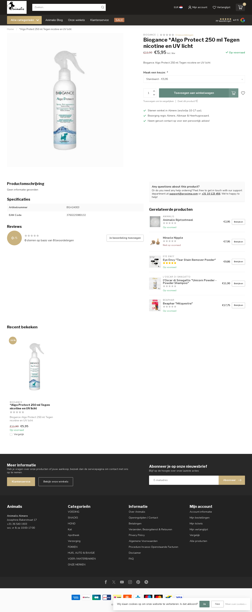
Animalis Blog (54, 20)
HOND (71, 523)
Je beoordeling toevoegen (125, 238)
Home (10, 29)
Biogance (149, 35)
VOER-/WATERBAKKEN (82, 558)
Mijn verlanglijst (199, 529)
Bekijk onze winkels (55, 481)
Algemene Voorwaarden (143, 541)
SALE (119, 20)
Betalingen (135, 523)
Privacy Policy (137, 535)
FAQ (131, 558)
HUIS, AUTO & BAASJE (81, 553)
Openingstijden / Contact (143, 517)
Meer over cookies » (235, 604)
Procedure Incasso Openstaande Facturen (153, 547)
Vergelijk (19, 434)
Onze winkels (76, 20)
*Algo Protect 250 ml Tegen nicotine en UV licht (45, 29)
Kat (70, 529)
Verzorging (74, 541)
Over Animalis (137, 512)
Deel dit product (186, 101)
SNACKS (73, 517)
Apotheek (73, 535)
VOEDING (73, 512)
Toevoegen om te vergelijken (158, 101)
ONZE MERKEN (76, 564)
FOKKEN (72, 547)
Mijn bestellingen (200, 517)
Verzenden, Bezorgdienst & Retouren (150, 529)
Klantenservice (99, 20)
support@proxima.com (183, 193)
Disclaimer (135, 553)
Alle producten (198, 541)
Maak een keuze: (155, 72)
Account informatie (201, 512)
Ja (204, 604)
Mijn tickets (196, 523)
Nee (217, 604)
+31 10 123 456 (211, 193)
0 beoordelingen (184, 34)
